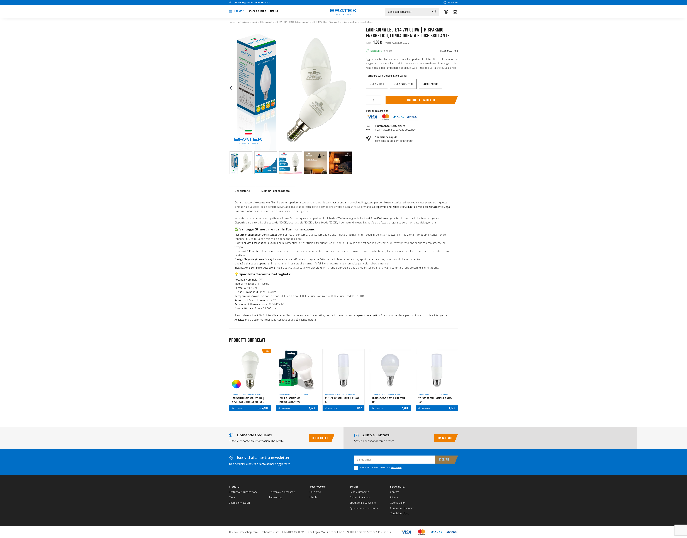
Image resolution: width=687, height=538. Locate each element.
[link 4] (446, 11)
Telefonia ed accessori (282, 492)
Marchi (274, 11)
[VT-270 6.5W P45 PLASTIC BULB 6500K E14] (390, 370)
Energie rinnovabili (239, 502)
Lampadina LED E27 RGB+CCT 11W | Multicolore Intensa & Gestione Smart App (248, 402)
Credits (387, 532)
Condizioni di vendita (402, 508)
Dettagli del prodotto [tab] (275, 191)
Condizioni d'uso (399, 513)
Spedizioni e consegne (363, 502)
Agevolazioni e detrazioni (364, 508)
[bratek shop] (343, 10)
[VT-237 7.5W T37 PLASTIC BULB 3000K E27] (344, 370)
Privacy (394, 497)
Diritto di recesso (360, 497)
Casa (232, 497)
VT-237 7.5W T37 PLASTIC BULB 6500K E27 (435, 400)
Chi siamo (315, 492)
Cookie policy (397, 502)
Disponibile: (376, 50)
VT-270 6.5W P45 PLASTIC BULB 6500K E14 (388, 400)
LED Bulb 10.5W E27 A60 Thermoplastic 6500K (289, 400)
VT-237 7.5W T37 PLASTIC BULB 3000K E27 (342, 400)
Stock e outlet (257, 11)
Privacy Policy (396, 467)
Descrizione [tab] (242, 191)
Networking (275, 497)
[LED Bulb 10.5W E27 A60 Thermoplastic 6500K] (297, 370)
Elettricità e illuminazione (243, 492)
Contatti (394, 492)
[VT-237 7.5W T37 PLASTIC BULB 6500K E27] (437, 370)
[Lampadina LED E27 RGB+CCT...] (250, 370)
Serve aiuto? (453, 2)
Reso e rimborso (359, 492)
